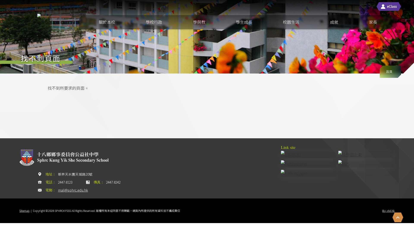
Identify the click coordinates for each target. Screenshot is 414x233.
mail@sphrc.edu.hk (73, 190)
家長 (373, 22)
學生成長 (244, 22)
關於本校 (107, 22)
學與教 (199, 22)
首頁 (389, 71)
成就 (334, 22)
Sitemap (24, 211)
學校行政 (154, 22)
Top (397, 217)
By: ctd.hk (388, 211)
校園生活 (291, 22)
